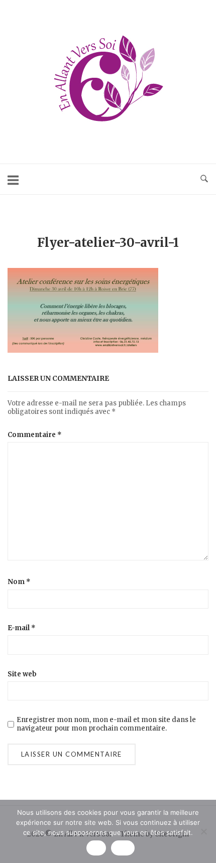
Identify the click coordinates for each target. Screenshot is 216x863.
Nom (19, 582)
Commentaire (35, 434)
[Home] (108, 126)
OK (96, 848)
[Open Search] (204, 179)
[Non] (203, 831)
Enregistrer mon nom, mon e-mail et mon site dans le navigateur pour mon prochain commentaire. (106, 724)
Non (123, 848)
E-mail (22, 628)
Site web (22, 674)
